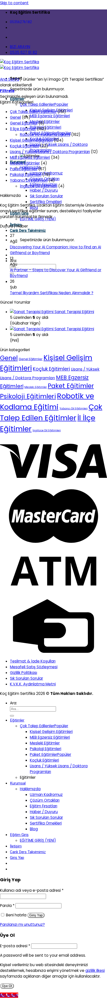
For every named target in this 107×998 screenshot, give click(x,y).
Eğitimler (17, 720)
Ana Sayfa (9, 79)
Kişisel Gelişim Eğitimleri (31, 140)
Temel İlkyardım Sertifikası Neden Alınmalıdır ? (51, 292)
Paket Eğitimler (23, 168)
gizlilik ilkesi (95, 970)
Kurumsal (18, 783)
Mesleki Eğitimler (45, 121)
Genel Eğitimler (24, 123)
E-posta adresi (15, 945)
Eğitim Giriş (19, 834)
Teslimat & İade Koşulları (32, 661)
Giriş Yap (36, 915)
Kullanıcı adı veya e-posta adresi (31, 890)
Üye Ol (7, 986)
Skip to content (14, 2)
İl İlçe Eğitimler (23, 128)
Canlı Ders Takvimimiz (28, 230)
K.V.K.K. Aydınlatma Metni (33, 684)
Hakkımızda (30, 788)
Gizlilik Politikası (23, 672)
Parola (7, 905)
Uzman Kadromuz (46, 794)
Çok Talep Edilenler (37, 104)
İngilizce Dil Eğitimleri (38, 186)
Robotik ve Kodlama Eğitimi (45, 134)
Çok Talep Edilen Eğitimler (33, 111)
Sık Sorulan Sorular (46, 196)
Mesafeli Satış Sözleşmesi (33, 666)
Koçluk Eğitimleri (24, 146)
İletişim (16, 846)
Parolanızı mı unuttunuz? (22, 924)
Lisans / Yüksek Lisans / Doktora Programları (50, 151)
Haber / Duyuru (44, 190)
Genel (15, 117)
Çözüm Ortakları (44, 800)
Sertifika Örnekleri (46, 201)
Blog (34, 829)
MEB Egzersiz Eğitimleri (50, 115)
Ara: (13, 260)
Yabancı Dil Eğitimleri (29, 180)
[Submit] (12, 716)
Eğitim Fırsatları (43, 806)
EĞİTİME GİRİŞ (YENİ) (38, 840)
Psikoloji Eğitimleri (25, 174)
